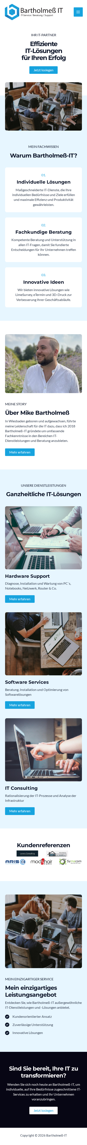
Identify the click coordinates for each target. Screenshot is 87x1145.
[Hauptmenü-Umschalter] (78, 11)
